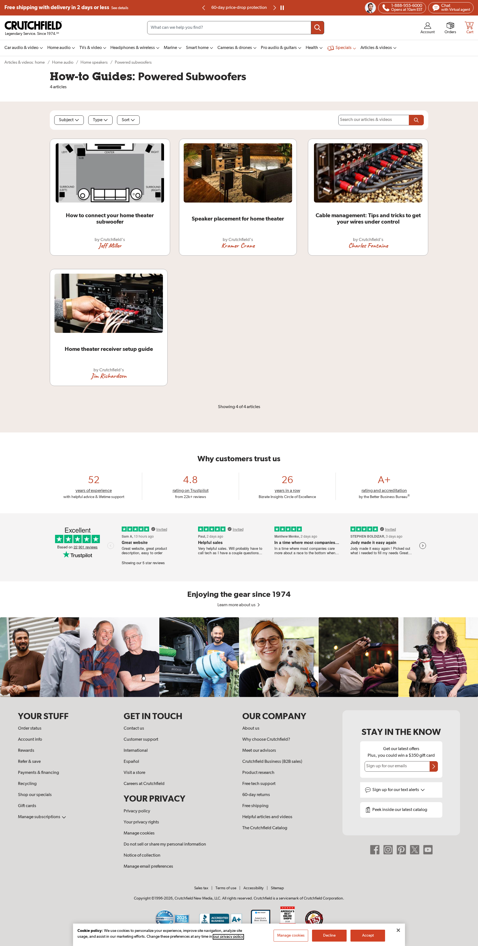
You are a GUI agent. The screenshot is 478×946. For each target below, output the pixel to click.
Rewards (26, 750)
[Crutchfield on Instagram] (388, 849)
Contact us (134, 728)
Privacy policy (137, 811)
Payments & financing (38, 773)
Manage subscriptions (39, 817)
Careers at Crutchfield (144, 784)
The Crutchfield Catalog (264, 828)
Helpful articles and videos (267, 817)
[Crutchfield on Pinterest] (401, 849)
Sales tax (201, 888)
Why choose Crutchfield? (266, 739)
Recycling (27, 784)
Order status (29, 728)
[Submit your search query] (317, 27)
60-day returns (239, 8)
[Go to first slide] (274, 7)
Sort (125, 120)
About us (250, 728)
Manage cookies (139, 833)
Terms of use (225, 888)
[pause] (282, 7)
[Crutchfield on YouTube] (427, 849)
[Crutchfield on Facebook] (374, 849)
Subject (66, 120)
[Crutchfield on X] (414, 849)
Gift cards (27, 806)
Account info (30, 739)
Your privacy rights (141, 822)
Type (97, 120)
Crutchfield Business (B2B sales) (272, 762)
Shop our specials (35, 795)
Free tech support (259, 784)
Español (131, 762)
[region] (239, 657)
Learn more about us (236, 605)
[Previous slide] (204, 7)
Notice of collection (142, 855)
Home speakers (94, 62)
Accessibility (253, 888)
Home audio (62, 62)
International (136, 750)
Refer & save (29, 762)
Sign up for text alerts (396, 790)
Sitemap (277, 888)
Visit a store (134, 773)
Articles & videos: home (24, 62)
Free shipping (66, 7)
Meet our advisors (259, 750)
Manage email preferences (148, 866)
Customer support (141, 739)
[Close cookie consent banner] (398, 930)
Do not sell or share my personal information (165, 844)
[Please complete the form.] (416, 120)
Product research (258, 773)
